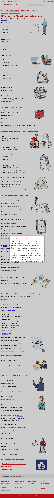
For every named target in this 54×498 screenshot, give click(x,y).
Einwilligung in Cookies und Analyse (19, 238)
